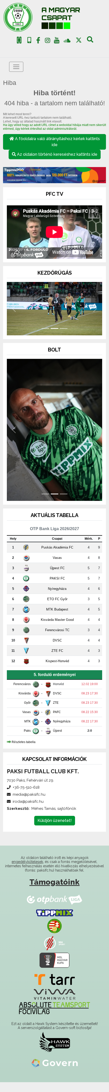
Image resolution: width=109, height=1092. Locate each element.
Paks (27, 730)
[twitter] (78, 40)
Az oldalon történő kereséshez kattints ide (56, 154)
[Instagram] (47, 41)
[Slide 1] (45, 328)
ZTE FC (57, 651)
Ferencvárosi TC (57, 630)
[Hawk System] (54, 1042)
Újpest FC (57, 568)
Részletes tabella (23, 742)
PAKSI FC (57, 578)
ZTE (56, 702)
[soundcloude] (67, 40)
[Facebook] (38, 41)
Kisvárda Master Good (57, 620)
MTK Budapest (57, 609)
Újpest (57, 730)
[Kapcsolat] (29, 40)
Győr (27, 702)
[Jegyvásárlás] (19, 40)
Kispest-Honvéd (57, 661)
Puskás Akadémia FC (57, 547)
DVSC (57, 640)
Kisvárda (25, 693)
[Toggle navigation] (16, 67)
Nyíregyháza (57, 589)
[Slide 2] (54, 328)
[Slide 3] (63, 328)
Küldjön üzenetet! (55, 820)
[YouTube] (56, 41)
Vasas (57, 558)
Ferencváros (22, 684)
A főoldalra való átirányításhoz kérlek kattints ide (57, 141)
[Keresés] (90, 41)
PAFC (57, 712)
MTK (27, 721)
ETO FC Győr (57, 599)
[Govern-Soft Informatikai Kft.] (54, 1063)
